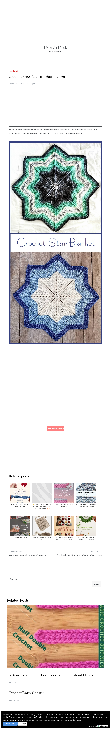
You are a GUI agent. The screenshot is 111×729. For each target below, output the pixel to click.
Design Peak (55, 47)
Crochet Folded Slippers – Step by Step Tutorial (79, 555)
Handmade (14, 71)
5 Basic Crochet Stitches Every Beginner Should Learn (51, 675)
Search (13, 579)
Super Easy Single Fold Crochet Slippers (27, 555)
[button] (10, 724)
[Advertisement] (55, 19)
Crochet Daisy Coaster (26, 693)
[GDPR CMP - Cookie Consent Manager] (102, 726)
